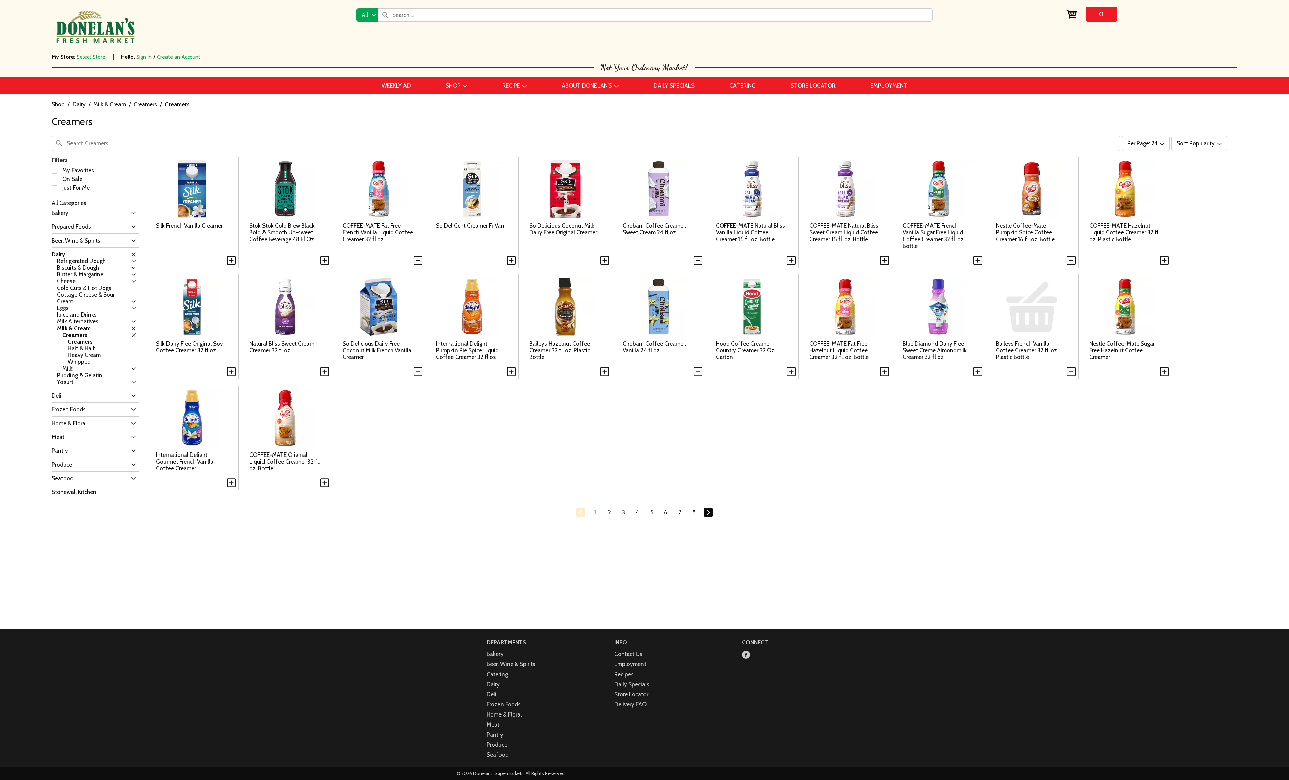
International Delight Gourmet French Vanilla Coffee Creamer (184, 461)
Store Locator (631, 694)
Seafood (498, 754)
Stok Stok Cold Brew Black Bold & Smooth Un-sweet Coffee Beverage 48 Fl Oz (282, 232)
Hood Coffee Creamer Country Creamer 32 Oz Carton (745, 350)
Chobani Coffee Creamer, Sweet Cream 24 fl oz (654, 229)
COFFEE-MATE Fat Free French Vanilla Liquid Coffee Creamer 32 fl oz (378, 232)
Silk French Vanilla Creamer (189, 225)
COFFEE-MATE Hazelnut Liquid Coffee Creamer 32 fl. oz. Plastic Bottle (1124, 232)
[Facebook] (746, 655)
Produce (497, 744)
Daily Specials (631, 684)
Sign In (144, 57)
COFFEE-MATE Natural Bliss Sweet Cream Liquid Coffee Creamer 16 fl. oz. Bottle (843, 232)
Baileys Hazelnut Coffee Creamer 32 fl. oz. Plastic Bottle (559, 350)
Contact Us (628, 654)
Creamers (145, 104)
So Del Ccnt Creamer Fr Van (470, 225)
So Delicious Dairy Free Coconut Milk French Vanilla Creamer (377, 350)
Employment (630, 664)
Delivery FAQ (630, 704)
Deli (491, 694)
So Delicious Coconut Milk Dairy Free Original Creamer (563, 229)
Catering (497, 674)
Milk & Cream (109, 104)
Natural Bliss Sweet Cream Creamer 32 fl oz (281, 347)
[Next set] (708, 513)
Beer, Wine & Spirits (511, 664)
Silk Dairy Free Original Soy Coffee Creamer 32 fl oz (189, 347)
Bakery (495, 654)
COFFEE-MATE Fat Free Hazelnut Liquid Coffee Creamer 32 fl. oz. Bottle (839, 350)
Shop (58, 104)
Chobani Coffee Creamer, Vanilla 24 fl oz (654, 347)
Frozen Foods (504, 704)
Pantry (495, 734)
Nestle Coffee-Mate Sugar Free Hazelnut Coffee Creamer (1122, 350)
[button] (132, 213)
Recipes (624, 674)
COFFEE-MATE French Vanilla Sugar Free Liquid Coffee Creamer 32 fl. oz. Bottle (934, 235)
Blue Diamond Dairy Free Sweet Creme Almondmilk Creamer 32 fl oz (935, 350)
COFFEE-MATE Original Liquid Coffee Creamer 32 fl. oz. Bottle (284, 461)
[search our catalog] (385, 15)
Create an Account (178, 57)
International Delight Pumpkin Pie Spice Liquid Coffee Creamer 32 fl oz (467, 350)
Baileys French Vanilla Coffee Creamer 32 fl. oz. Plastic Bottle (1027, 350)
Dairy (79, 104)
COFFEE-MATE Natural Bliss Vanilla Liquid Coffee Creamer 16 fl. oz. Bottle (750, 232)
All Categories (69, 203)
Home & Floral (504, 714)
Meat (493, 724)
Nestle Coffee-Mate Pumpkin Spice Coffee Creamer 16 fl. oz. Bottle (1025, 232)
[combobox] (367, 15)
